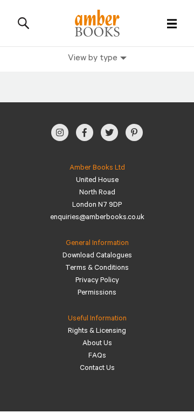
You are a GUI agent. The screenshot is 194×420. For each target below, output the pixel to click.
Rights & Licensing (97, 331)
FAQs (97, 356)
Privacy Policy (97, 281)
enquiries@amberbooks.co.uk (97, 218)
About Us (97, 344)
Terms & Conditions (97, 268)
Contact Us (97, 369)
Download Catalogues (97, 256)
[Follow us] (59, 132)
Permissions (97, 293)
